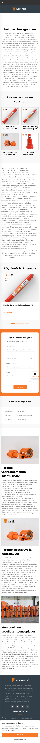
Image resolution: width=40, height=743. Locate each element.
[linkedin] (22, 706)
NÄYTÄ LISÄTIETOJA (10, 116)
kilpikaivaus (9, 415)
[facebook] (12, 706)
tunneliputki (9, 411)
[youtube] (17, 706)
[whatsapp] (27, 706)
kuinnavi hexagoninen (24, 415)
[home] (20, 9)
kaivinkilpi (20, 411)
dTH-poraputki (21, 419)
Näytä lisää (7, 312)
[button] (13, 323)
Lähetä (20, 387)
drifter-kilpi (8, 419)
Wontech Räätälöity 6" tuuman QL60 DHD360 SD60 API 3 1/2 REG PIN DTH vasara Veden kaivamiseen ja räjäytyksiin (30, 128)
